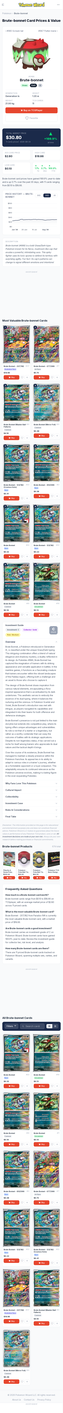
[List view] (55, 1026)
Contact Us (29, 1399)
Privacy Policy (44, 1399)
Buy (13, 377)
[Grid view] (49, 1026)
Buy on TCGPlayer (33, 110)
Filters (10, 1026)
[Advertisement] (31, 292)
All (55, 195)
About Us (16, 1399)
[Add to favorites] (22, 377)
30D (39, 195)
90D (47, 195)
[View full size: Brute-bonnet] (31, 54)
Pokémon (7, 13)
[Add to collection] (27, 377)
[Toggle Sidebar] (5, 5)
